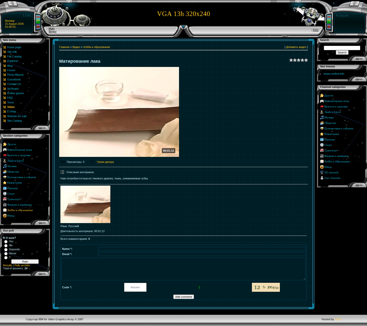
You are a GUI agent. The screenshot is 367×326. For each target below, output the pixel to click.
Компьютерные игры (19, 149)
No (10, 245)
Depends (14, 249)
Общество (13, 171)
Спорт (11, 193)
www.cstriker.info (334, 73)
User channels (332, 178)
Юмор (11, 215)
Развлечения (14, 182)
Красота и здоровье (19, 155)
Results (7, 265)
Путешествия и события (21, 177)
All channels (331, 172)
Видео (52, 31)
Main (51, 28)
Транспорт (13, 199)
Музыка (11, 166)
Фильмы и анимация (19, 204)
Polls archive (22, 265)
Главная (64, 46)
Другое (11, 144)
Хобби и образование (20, 210)
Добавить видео (296, 46)
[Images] (85, 204)
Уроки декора (105, 161)
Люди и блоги (15, 160)
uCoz (338, 319)
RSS (315, 29)
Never (12, 253)
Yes (11, 241)
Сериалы (12, 188)
